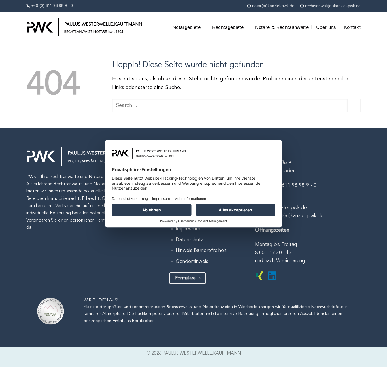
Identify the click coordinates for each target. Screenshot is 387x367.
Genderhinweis (192, 261)
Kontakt (352, 27)
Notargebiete (187, 27)
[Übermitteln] (354, 105)
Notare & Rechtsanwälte (282, 27)
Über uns (326, 27)
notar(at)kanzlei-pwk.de (273, 5)
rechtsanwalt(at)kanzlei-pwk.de (333, 5)
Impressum (188, 228)
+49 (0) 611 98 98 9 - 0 (52, 5)
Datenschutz (189, 239)
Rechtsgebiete (228, 27)
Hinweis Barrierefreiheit (201, 250)
